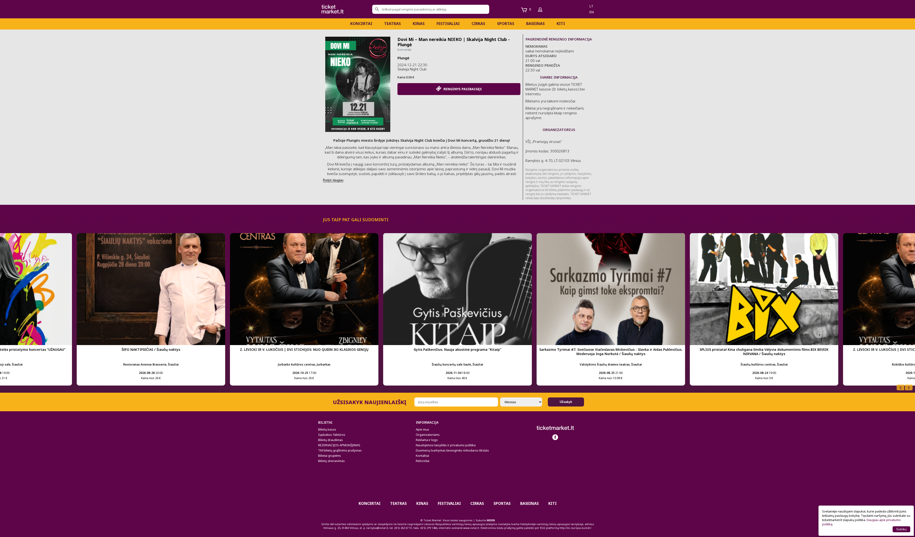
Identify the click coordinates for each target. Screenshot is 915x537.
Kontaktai (422, 455)
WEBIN (491, 520)
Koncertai (361, 23)
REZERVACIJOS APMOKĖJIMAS (339, 445)
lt (591, 6)
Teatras (392, 23)
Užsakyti (566, 402)
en (591, 12)
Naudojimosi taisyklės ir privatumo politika (446, 445)
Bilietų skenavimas (331, 461)
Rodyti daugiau (333, 180)
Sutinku (901, 529)
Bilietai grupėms (329, 455)
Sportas (505, 23)
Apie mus (422, 429)
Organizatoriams (428, 434)
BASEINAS (535, 23)
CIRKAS (478, 23)
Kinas (419, 23)
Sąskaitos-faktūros (331, 434)
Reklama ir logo (427, 440)
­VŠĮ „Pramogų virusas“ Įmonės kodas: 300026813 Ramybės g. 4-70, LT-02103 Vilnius (553, 151)
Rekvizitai (422, 461)
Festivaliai (448, 23)
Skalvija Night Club (412, 69)
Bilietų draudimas (330, 440)
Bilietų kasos (327, 429)
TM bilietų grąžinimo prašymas (340, 450)
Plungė (403, 57)
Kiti (561, 23)
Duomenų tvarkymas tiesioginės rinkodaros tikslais (452, 450)
